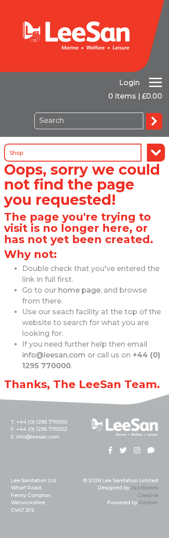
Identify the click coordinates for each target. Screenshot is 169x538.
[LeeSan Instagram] (137, 451)
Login (129, 82)
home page (79, 290)
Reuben (148, 502)
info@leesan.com (54, 355)
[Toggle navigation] (155, 82)
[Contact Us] (151, 451)
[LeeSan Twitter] (123, 451)
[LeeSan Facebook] (110, 451)
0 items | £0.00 (135, 96)
